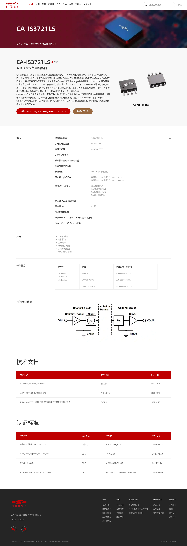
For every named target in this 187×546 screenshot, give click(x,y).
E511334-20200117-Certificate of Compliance (36, 472)
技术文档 (156, 505)
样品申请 (156, 509)
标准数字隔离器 (49, 44)
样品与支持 (61, 4)
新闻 (171, 509)
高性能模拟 (106, 513)
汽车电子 (120, 513)
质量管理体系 (134, 505)
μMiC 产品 (106, 521)
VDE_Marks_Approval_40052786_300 (34, 454)
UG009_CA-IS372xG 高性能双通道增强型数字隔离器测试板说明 (45, 402)
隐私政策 (164, 541)
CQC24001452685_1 (27, 463)
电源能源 (120, 509)
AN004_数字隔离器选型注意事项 (33, 393)
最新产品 (106, 505)
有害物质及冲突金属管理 (138, 509)
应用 (38, 4)
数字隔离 (35, 44)
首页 (18, 44)
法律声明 (173, 541)
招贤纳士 (172, 513)
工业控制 (120, 505)
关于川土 (87, 4)
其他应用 (120, 517)
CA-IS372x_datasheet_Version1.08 (32, 384)
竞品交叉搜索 (75, 4)
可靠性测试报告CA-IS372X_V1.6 (33, 444)
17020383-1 (67, 541)
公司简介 (172, 505)
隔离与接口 (106, 509)
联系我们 (172, 517)
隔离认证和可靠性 (136, 513)
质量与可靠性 (48, 4)
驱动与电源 (106, 517)
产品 (31, 4)
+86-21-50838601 (17, 520)
